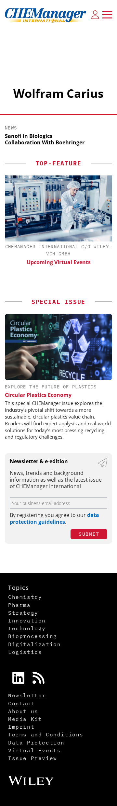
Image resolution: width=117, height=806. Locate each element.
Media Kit (25, 719)
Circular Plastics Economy (38, 394)
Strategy (23, 613)
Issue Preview (32, 758)
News (11, 128)
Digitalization (34, 644)
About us (23, 711)
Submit (89, 534)
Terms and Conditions (46, 734)
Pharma (19, 605)
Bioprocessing (32, 636)
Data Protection (36, 742)
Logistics (25, 652)
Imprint (21, 726)
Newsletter (27, 695)
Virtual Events (34, 750)
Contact (21, 703)
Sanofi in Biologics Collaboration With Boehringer (44, 139)
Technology (27, 628)
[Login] (95, 14)
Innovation (27, 620)
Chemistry (25, 597)
